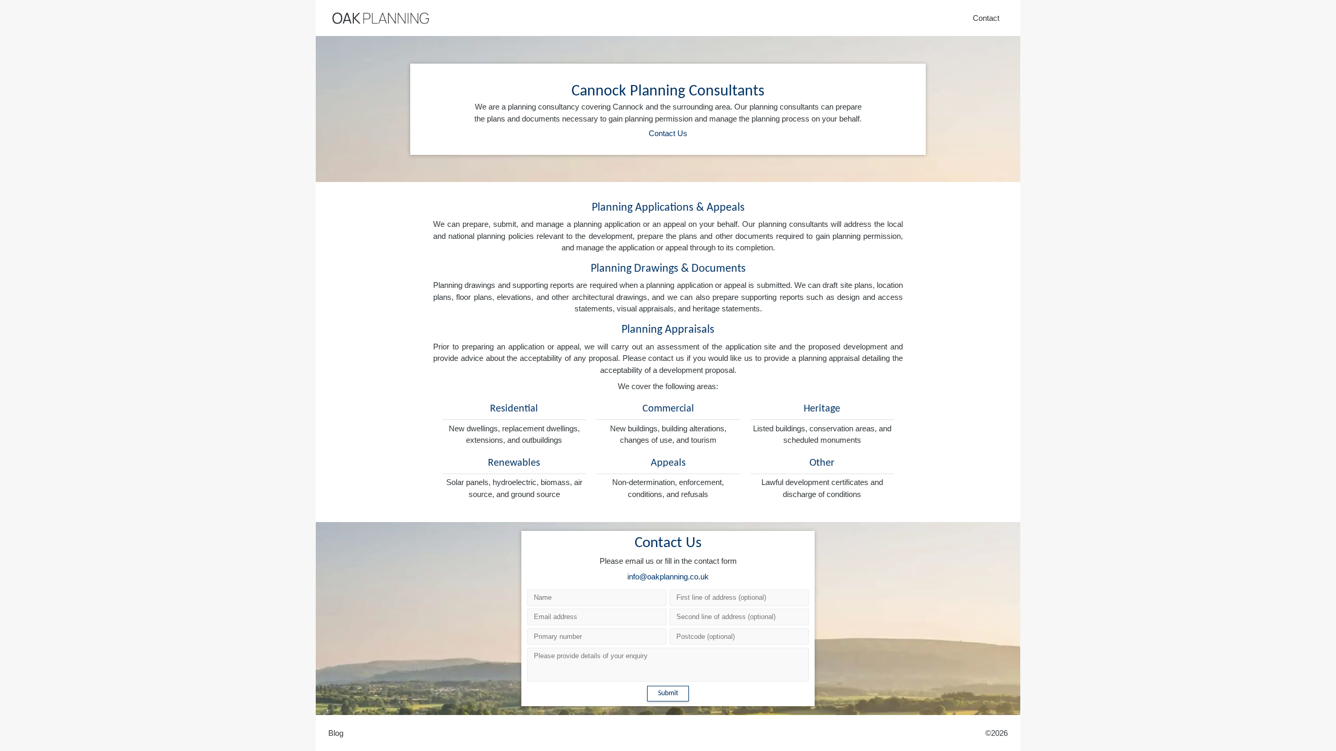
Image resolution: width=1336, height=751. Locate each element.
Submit (668, 693)
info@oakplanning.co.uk (668, 576)
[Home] (380, 18)
